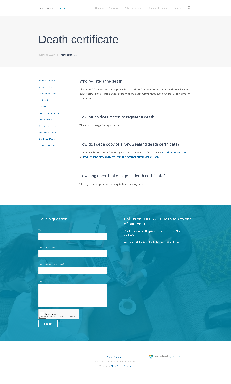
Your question (44, 281)
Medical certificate (47, 132)
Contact (178, 8)
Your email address (46, 247)
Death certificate (47, 139)
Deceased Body (45, 87)
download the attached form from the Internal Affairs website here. (121, 157)
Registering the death (48, 126)
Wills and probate (133, 8)
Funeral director (45, 119)
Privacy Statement (115, 357)
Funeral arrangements (48, 113)
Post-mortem (44, 100)
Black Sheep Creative (121, 366)
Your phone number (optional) (51, 264)
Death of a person (46, 80)
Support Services (158, 8)
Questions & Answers (106, 8)
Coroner (42, 106)
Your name (43, 230)
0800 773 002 (154, 219)
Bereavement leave (47, 93)
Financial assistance (47, 145)
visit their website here (174, 152)
